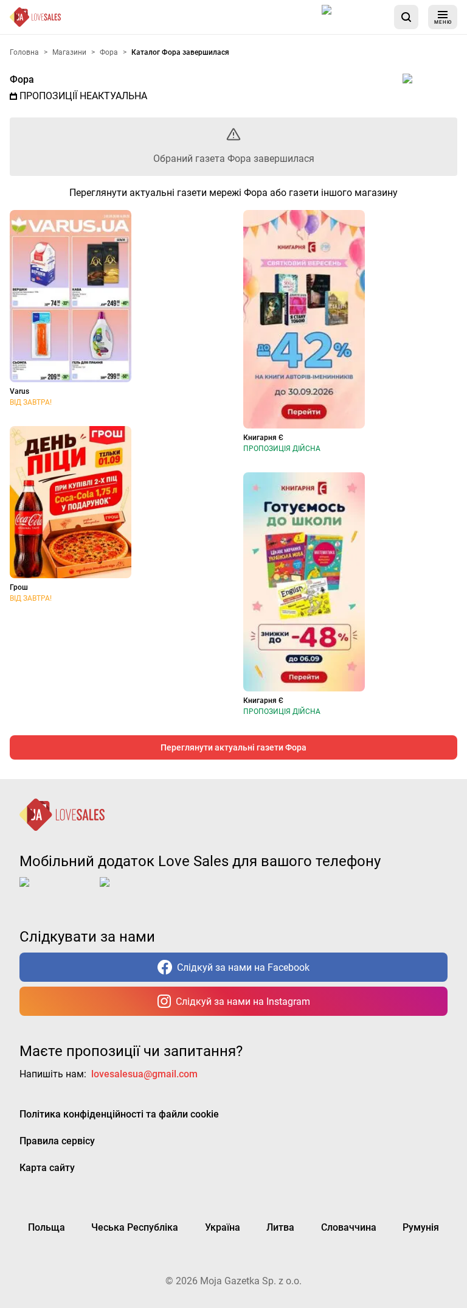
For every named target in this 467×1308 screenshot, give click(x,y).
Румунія (421, 1227)
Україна (222, 1227)
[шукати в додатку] (406, 17)
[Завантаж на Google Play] (137, 891)
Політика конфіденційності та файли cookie (119, 1114)
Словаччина (348, 1227)
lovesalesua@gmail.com (144, 1074)
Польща (46, 1227)
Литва (280, 1227)
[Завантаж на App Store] (353, 17)
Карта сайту (47, 1167)
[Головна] (35, 17)
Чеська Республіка (134, 1227)
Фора (22, 79)
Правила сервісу (57, 1141)
